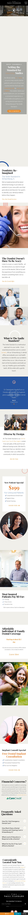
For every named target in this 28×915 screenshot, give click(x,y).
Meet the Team (14, 459)
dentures (22, 867)
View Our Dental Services (9, 199)
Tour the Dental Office (8, 281)
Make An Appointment (14, 111)
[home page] (14, 2)
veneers (4, 352)
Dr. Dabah (19, 78)
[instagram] (15, 911)
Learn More (14, 654)
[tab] (7, 906)
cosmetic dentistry (21, 795)
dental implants (9, 88)
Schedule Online (13, 505)
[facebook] (12, 911)
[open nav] (26, 3)
